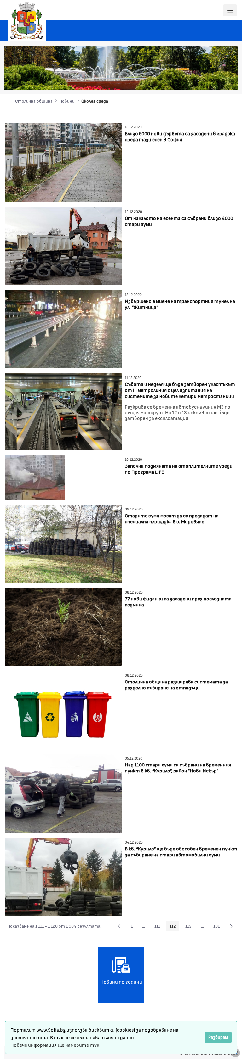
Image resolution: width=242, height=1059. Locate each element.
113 (190, 927)
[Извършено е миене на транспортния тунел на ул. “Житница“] (63, 328)
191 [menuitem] (218, 927)
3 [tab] (198, 80)
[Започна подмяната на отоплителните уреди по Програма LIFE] (35, 477)
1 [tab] (185, 80)
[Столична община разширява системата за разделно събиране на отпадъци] (63, 709)
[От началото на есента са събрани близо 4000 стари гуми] (63, 245)
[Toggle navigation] (230, 10)
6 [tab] (217, 80)
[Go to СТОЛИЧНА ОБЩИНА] (27, 20)
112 (174, 927)
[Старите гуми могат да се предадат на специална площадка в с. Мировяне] (63, 543)
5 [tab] (210, 80)
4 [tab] (204, 80)
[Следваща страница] (231, 926)
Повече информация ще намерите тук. (55, 1045)
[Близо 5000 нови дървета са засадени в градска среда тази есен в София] (63, 161)
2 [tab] (191, 80)
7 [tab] (223, 80)
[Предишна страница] (119, 926)
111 (159, 927)
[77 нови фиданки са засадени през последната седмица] (63, 626)
